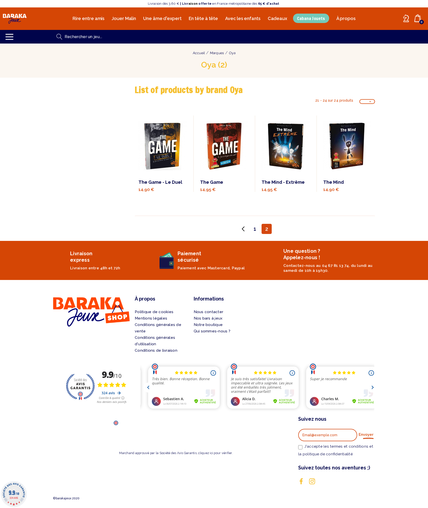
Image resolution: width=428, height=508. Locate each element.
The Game (211, 182)
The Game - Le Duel (160, 182)
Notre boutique (208, 325)
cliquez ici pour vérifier (215, 453)
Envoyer (366, 434)
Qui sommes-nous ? (212, 331)
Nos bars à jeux (208, 318)
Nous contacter (208, 312)
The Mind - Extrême (283, 182)
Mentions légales (151, 318)
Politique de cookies (154, 312)
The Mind (333, 182)
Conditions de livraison (156, 350)
